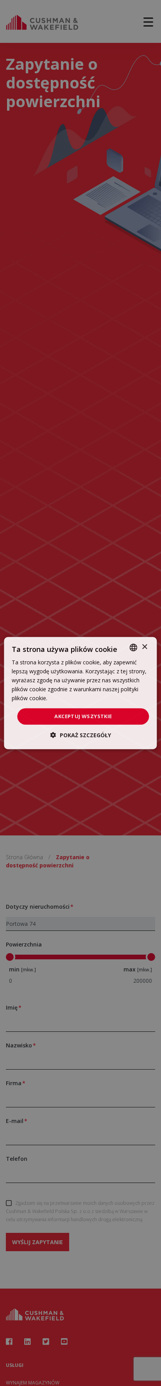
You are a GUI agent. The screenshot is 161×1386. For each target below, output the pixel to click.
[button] (80, 735)
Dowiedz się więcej (73, 698)
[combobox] (134, 647)
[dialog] (80, 693)
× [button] (144, 647)
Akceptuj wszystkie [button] (83, 716)
